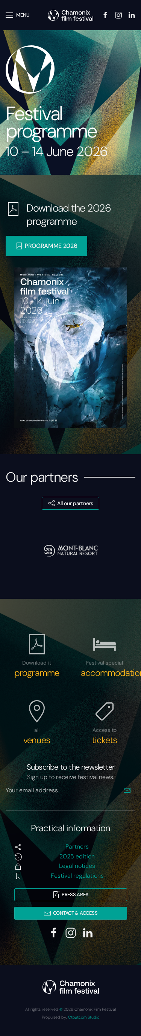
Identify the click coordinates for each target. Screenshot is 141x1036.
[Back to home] (70, 15)
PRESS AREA (75, 894)
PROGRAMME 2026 (51, 246)
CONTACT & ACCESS (75, 913)
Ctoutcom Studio (83, 1017)
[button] (18, 15)
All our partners (75, 503)
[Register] (126, 790)
